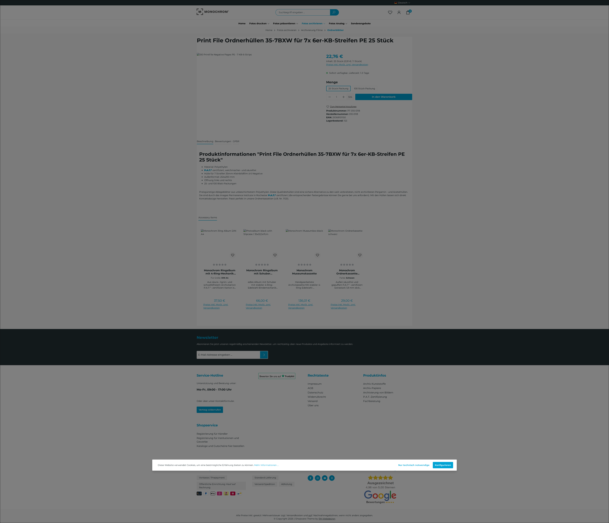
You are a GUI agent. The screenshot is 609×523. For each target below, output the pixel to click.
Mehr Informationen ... (266, 465)
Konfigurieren (443, 465)
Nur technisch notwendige (413, 465)
